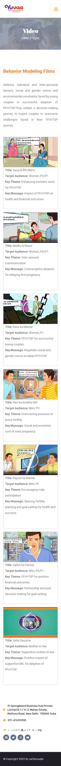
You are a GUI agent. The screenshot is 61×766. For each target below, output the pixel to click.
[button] (30, 152)
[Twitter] (13, 737)
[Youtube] (28, 737)
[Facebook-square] (6, 737)
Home (24, 38)
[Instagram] (20, 737)
